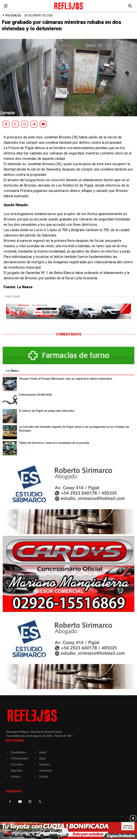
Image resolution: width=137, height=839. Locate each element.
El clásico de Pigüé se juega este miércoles (46, 410)
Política (15, 776)
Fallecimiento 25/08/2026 (35, 394)
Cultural (43, 776)
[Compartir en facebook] (6, 124)
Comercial (45, 770)
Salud (42, 752)
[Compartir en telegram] (34, 124)
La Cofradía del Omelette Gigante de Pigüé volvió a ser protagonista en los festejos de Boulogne (74, 428)
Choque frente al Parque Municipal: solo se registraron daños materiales (65, 378)
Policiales (13, 15)
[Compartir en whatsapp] (24, 124)
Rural (42, 758)
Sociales (44, 764)
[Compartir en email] (43, 124)
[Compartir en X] (15, 124)
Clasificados (18, 752)
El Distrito (17, 764)
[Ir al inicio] (68, 6)
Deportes (16, 770)
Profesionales (20, 758)
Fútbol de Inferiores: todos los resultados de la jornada (54, 442)
